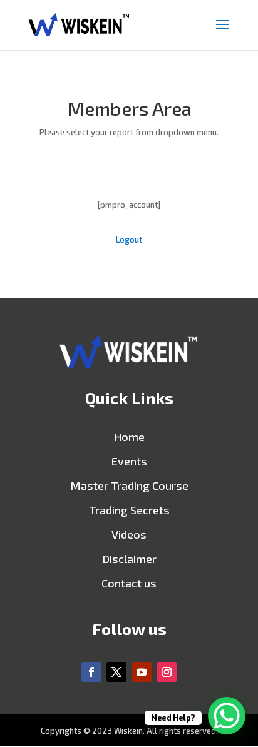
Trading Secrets (129, 510)
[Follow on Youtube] (142, 672)
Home (129, 437)
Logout (129, 240)
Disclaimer (129, 559)
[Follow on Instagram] (167, 672)
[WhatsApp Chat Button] (226, 715)
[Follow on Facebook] (91, 672)
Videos (129, 534)
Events (129, 461)
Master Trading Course (129, 485)
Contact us (129, 583)
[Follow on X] (116, 672)
